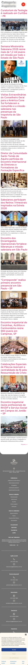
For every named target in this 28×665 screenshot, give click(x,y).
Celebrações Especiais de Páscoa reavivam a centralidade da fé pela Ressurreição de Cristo (14, 368)
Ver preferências (14, 658)
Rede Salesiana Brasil (14, 483)
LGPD (14, 533)
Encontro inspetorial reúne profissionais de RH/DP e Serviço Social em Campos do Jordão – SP (14, 408)
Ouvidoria (14, 530)
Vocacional (14, 525)
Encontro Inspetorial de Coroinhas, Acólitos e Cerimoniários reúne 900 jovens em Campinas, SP (14, 328)
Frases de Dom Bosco (14, 518)
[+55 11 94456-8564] (14, 614)
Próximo (24, 444)
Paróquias (14, 506)
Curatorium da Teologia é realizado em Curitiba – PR (14, 13)
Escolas (14, 501)
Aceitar (14, 649)
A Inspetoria (14, 485)
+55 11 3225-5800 (14, 598)
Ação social (14, 499)
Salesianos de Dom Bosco (14, 480)
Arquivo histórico (14, 513)
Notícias (14, 527)
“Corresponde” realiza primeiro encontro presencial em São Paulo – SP (13, 284)
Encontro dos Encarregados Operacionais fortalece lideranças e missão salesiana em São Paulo (14, 244)
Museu (14, 515)
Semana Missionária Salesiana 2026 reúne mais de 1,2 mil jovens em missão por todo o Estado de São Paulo (13, 52)
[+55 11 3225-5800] (14, 596)
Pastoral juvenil (14, 497)
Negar (14, 653)
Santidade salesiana (14, 487)
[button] (26, 634)
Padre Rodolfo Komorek (14, 490)
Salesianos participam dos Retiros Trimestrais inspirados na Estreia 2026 (14, 204)
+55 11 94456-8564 (14, 616)
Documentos (14, 520)
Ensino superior (14, 504)
